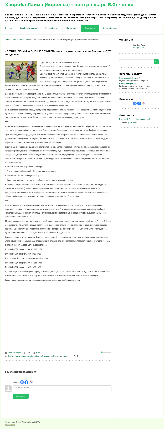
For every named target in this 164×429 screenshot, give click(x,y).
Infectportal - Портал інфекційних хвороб (134, 119)
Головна (8, 40)
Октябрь (21, 40)
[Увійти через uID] (22, 382)
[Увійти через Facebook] (26, 382)
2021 (15, 40)
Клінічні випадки (14, 353)
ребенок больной (36, 356)
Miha (38, 353)
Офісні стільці (132, 122)
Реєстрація (137, 48)
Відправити (20, 396)
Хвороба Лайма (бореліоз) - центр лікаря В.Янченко (69, 4)
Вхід (144, 48)
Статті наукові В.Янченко (128, 78)
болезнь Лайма (14, 356)
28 (27, 40)
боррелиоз (24, 356)
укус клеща (64, 356)
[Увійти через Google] (31, 382)
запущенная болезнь (51, 356)
